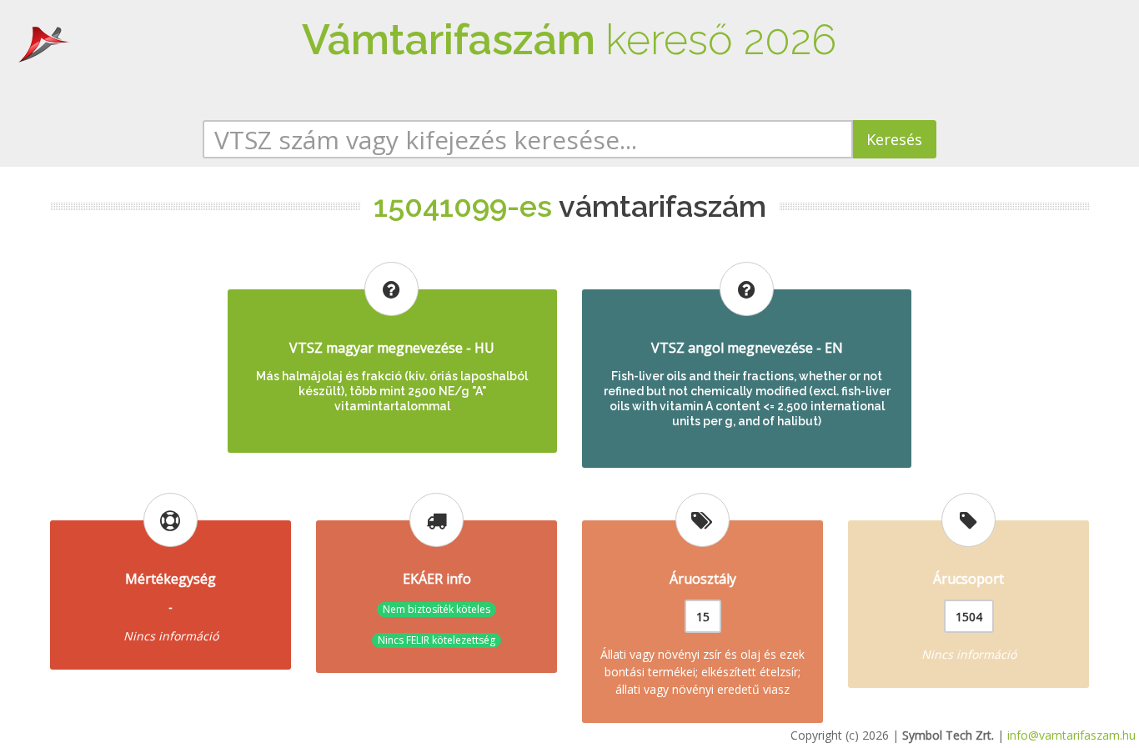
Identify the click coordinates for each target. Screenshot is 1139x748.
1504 (969, 617)
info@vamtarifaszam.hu (1071, 735)
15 (703, 617)
